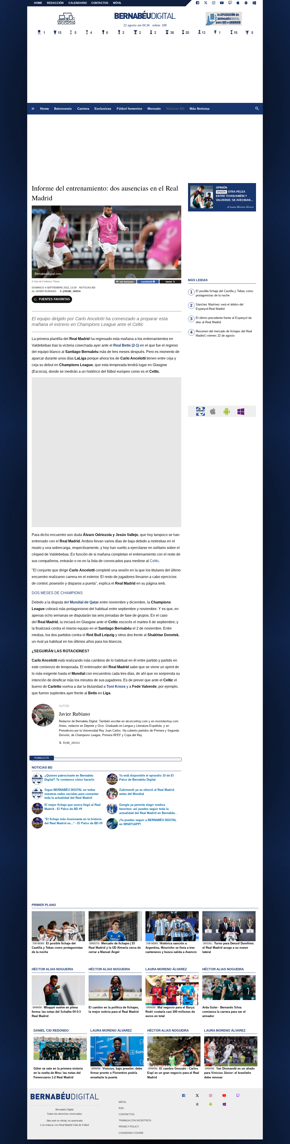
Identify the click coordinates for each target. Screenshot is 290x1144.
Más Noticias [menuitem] (200, 108)
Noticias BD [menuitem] (175, 108)
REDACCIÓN (55, 3)
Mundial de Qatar (84, 602)
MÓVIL (117, 3)
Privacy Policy (129, 1126)
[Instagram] (214, 3)
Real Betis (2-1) (126, 345)
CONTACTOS (99, 3)
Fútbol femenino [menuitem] (129, 108)
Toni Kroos (116, 686)
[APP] (201, 411)
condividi (147, 281)
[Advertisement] (145, 69)
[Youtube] (222, 3)
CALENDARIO (77, 3)
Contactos (126, 1114)
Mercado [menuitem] (154, 108)
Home (38, 3)
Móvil (122, 1102)
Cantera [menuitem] (83, 108)
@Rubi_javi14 (71, 291)
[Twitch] (230, 3)
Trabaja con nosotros (135, 1120)
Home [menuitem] (44, 108)
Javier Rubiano (45, 291)
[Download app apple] (238, 3)
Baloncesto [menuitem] (63, 108)
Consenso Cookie (131, 1133)
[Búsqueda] (257, 108)
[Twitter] (206, 3)
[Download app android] (246, 3)
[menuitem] (32, 108)
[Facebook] (198, 3)
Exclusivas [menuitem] (102, 108)
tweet (169, 281)
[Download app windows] (254, 3)
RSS (121, 1108)
